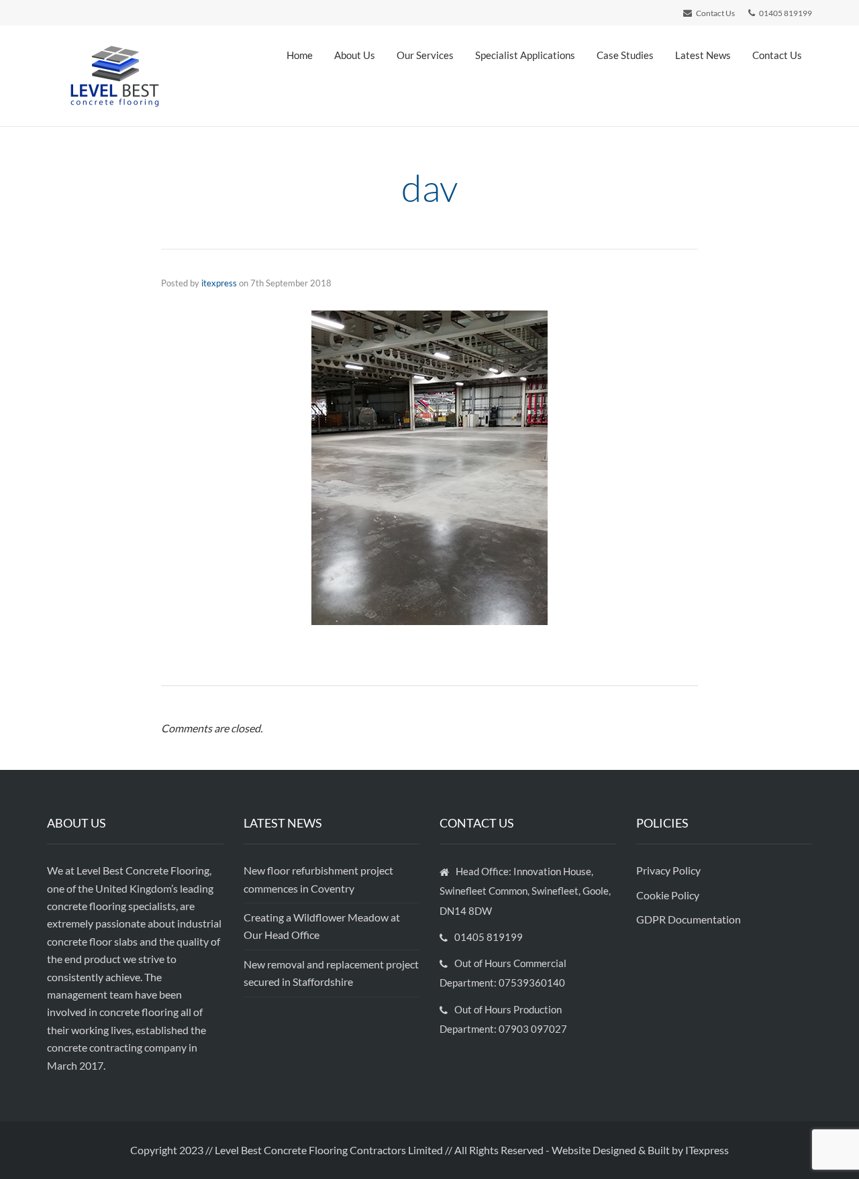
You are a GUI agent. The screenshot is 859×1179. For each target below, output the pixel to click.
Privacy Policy (669, 870)
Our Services (425, 55)
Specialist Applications (525, 55)
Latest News (703, 55)
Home (300, 55)
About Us (354, 55)
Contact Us (777, 55)
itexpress (219, 283)
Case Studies (625, 55)
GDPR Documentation (688, 919)
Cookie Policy (668, 895)
